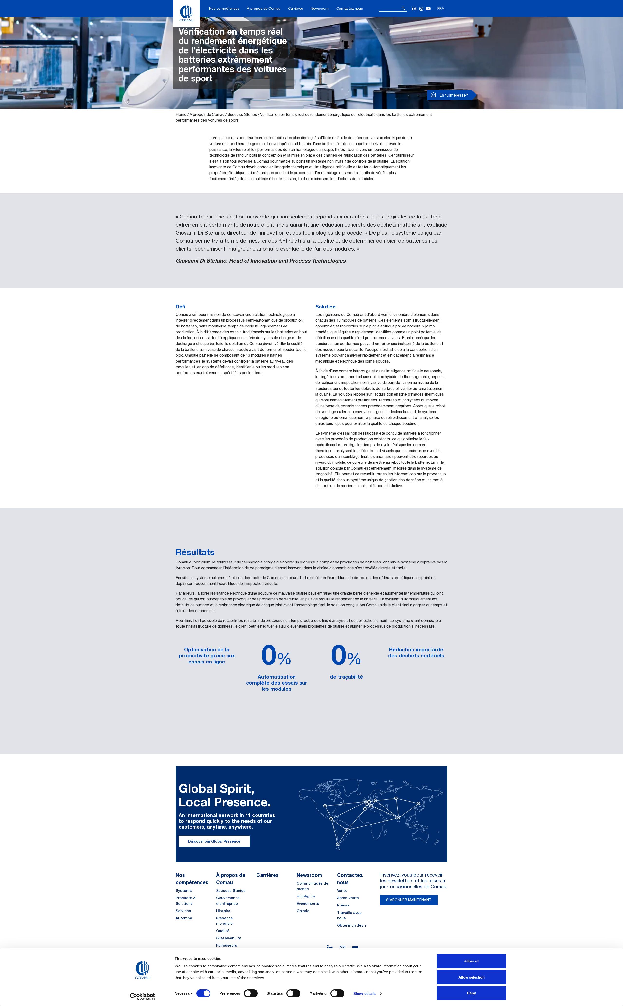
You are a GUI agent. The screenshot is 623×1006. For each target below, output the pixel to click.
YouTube (428, 9)
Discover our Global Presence (214, 841)
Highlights (306, 896)
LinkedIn (414, 9)
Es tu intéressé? (453, 95)
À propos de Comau (263, 8)
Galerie (303, 911)
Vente (342, 890)
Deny (471, 993)
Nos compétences (224, 8)
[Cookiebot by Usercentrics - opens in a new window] (142, 996)
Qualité (222, 931)
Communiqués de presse (312, 886)
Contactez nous (349, 8)
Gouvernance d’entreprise (228, 901)
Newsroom (320, 8)
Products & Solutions (186, 901)
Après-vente (348, 898)
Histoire (223, 911)
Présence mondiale (224, 921)
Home (181, 114)
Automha (184, 918)
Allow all (471, 961)
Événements (308, 903)
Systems (184, 890)
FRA (440, 8)
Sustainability (228, 938)
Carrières (295, 8)
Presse (343, 905)
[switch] (251, 993)
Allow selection (471, 977)
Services (183, 911)
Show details (364, 993)
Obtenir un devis (351, 925)
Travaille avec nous (349, 915)
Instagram (421, 9)
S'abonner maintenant (408, 900)
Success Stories (242, 114)
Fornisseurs (226, 945)
